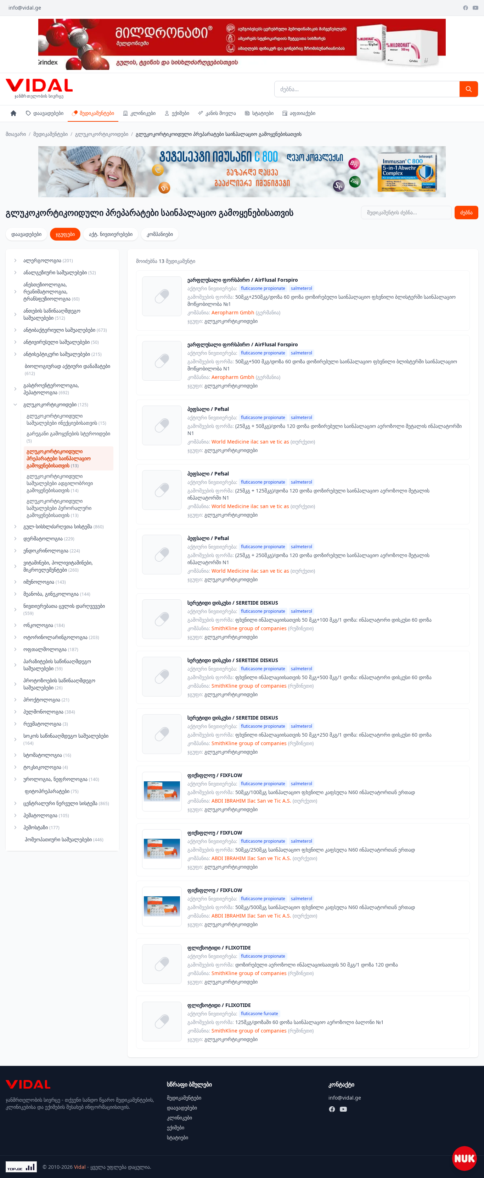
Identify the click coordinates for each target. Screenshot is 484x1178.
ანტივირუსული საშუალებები (61, 341)
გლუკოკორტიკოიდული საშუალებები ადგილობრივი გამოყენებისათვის (60, 483)
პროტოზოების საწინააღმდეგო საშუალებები (59, 684)
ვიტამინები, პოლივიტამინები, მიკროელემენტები (58, 566)
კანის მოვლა (221, 113)
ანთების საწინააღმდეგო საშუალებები (51, 314)
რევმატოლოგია (45, 723)
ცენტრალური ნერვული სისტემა (66, 803)
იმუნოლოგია (44, 581)
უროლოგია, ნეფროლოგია (61, 779)
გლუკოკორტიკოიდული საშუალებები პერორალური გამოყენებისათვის (59, 507)
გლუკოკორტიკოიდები (101, 134)
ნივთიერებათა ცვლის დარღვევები (64, 609)
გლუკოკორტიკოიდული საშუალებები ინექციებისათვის (66, 419)
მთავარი (16, 134)
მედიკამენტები (97, 113)
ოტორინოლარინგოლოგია (61, 637)
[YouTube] (475, 8)
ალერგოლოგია (48, 260)
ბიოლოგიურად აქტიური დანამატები (67, 369)
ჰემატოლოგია (46, 815)
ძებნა (466, 212)
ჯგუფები (65, 234)
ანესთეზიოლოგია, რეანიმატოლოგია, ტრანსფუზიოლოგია (51, 291)
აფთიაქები (302, 113)
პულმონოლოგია (49, 711)
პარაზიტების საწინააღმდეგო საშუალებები (57, 665)
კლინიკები (143, 113)
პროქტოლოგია (46, 699)
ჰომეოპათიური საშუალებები (64, 839)
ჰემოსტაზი (41, 827)
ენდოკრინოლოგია (51, 550)
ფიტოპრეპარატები (52, 791)
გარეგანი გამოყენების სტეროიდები (68, 437)
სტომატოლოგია (47, 755)
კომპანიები (160, 234)
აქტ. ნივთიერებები (111, 234)
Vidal (80, 1166)
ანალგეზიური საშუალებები (59, 272)
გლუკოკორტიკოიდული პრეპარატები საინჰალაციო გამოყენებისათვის (59, 458)
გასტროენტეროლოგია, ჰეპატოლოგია (51, 389)
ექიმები (180, 113)
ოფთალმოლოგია (50, 649)
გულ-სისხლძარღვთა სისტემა (63, 526)
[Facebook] (465, 8)
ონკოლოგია (44, 625)
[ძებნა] (469, 89)
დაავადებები (48, 113)
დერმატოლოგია (48, 538)
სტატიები (263, 113)
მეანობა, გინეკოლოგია (56, 593)
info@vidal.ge (25, 7)
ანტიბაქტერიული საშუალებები (65, 329)
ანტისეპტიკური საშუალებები (62, 354)
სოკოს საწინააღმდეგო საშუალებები (65, 739)
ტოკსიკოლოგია (45, 767)
